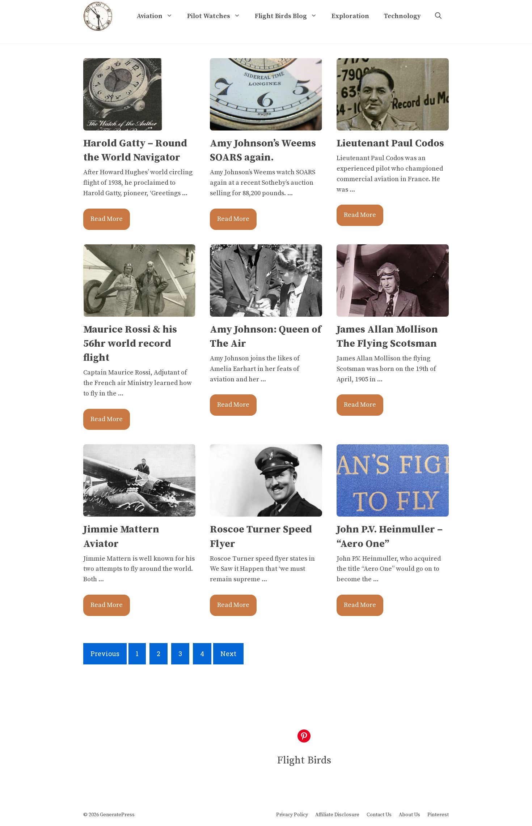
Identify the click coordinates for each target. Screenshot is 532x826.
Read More (106, 219)
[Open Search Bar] (438, 16)
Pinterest (438, 815)
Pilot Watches (208, 16)
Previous (104, 653)
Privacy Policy (292, 815)
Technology (402, 16)
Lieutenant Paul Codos (390, 143)
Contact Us (379, 815)
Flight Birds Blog (281, 16)
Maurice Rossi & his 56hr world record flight (130, 343)
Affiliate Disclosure (337, 815)
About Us (409, 815)
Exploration (350, 16)
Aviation (149, 16)
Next (228, 653)
